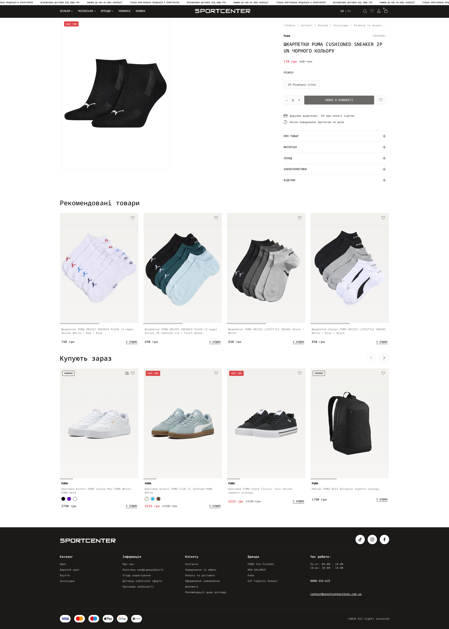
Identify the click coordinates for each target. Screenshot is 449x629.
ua (342, 11)
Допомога (191, 586)
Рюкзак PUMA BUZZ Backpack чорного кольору (345, 488)
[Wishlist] (381, 100)
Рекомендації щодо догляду (205, 592)
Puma (251, 575)
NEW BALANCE (257, 569)
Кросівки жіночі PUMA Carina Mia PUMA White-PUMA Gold (96, 490)
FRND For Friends (261, 564)
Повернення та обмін (201, 569)
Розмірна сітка (304, 84)
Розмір (288, 73)
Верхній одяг (70, 569)
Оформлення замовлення (202, 581)
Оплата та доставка (200, 575)
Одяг (63, 564)
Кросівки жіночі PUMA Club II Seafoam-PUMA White (178, 490)
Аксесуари (67, 581)
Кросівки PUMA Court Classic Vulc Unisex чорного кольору (260, 490)
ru (349, 11)
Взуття (65, 575)
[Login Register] (379, 11)
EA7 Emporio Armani (262, 581)
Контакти (191, 564)
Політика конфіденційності (143, 569)
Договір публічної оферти (142, 581)
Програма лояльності (138, 586)
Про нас (128, 564)
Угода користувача (137, 575)
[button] (371, 202)
